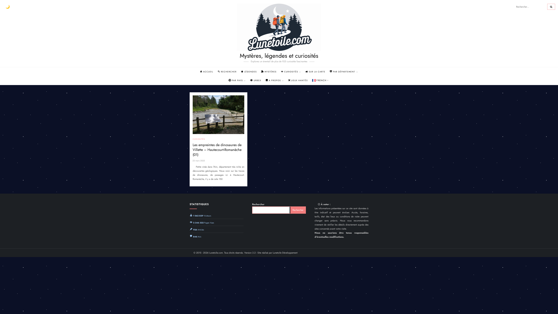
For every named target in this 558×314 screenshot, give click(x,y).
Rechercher (258, 204)
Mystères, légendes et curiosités (279, 55)
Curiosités (199, 139)
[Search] (551, 7)
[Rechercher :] (530, 6)
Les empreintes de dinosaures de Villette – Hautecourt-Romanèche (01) (217, 149)
